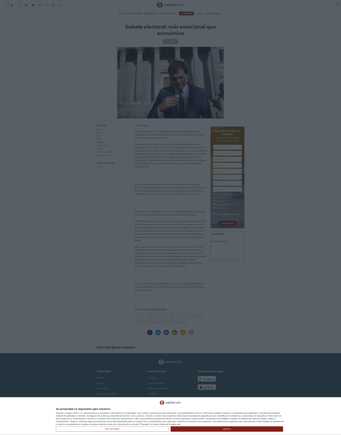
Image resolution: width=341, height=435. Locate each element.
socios (81, 413)
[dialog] (170, 416)
